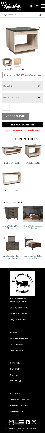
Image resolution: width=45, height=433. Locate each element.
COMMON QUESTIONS (19, 399)
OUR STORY (15, 369)
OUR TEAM (14, 375)
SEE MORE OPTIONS (22, 124)
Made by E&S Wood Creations (22, 75)
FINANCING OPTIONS (19, 405)
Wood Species (11, 98)
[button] (39, 27)
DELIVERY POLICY (17, 411)
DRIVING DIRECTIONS (19, 308)
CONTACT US (15, 381)
